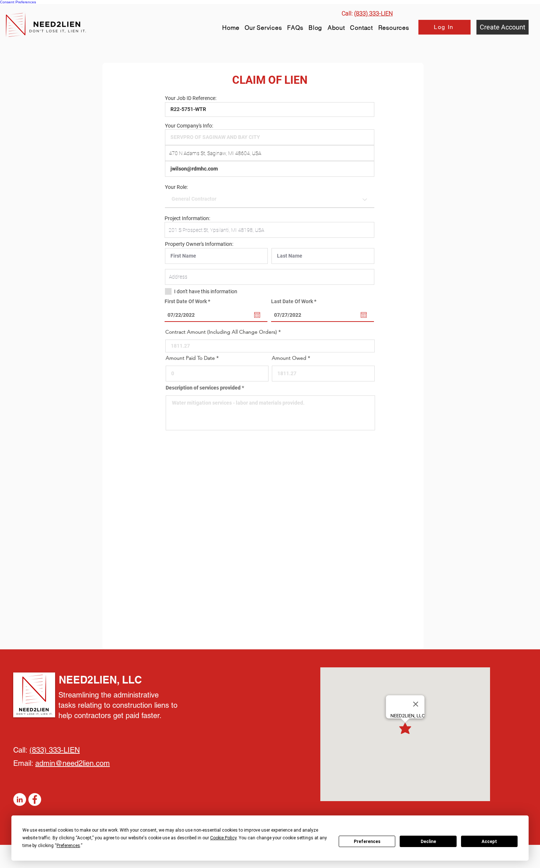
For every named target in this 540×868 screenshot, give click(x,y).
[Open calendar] (257, 315)
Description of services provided (203, 387)
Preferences (367, 841)
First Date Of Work (189, 301)
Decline (428, 841)
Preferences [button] (68, 845)
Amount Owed (289, 358)
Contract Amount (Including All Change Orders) (221, 331)
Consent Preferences (18, 2)
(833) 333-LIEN (54, 750)
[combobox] (269, 153)
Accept (489, 841)
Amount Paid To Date (190, 358)
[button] (393, 27)
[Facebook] (34, 799)
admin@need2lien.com (72, 763)
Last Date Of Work (295, 301)
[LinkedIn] (19, 799)
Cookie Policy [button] (223, 837)
